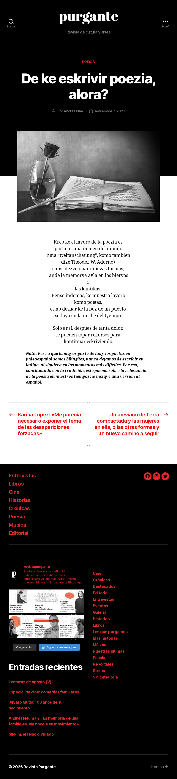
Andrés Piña (73, 111)
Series (99, 670)
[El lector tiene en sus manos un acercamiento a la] (46, 627)
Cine (14, 492)
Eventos (100, 606)
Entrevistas (22, 475)
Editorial (18, 533)
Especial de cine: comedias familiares (44, 692)
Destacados (104, 586)
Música (17, 525)
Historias (20, 500)
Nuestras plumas (109, 651)
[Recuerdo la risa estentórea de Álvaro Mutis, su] (21, 602)
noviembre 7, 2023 (110, 111)
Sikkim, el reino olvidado (31, 734)
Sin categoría (105, 677)
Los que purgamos (110, 631)
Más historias (105, 638)
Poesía (88, 62)
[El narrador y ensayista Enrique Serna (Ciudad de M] (71, 627)
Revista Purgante (40, 767)
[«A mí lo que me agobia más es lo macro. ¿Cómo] (21, 627)
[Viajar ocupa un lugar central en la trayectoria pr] (71, 602)
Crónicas (19, 508)
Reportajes (103, 664)
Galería (99, 612)
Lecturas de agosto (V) (30, 682)
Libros (16, 484)
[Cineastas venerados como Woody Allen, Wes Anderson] (46, 602)
